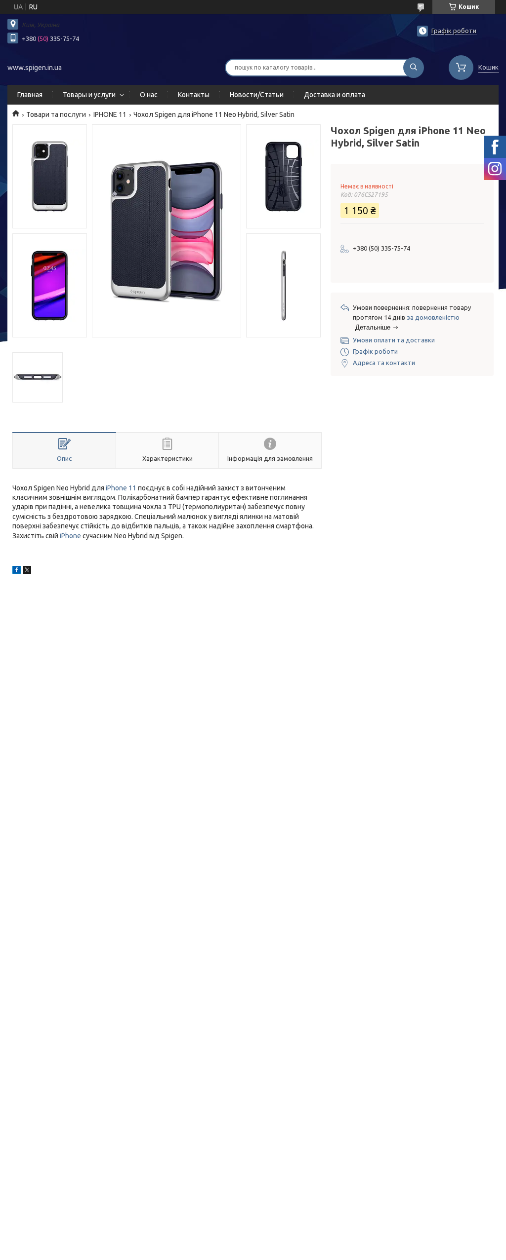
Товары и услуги (89, 94)
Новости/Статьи (257, 94)
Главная (29, 94)
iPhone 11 (121, 488)
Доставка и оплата (334, 94)
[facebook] (16, 571)
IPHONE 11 (109, 114)
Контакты (194, 94)
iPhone (70, 536)
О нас (149, 94)
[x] (27, 571)
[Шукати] (413, 67)
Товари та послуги (56, 114)
